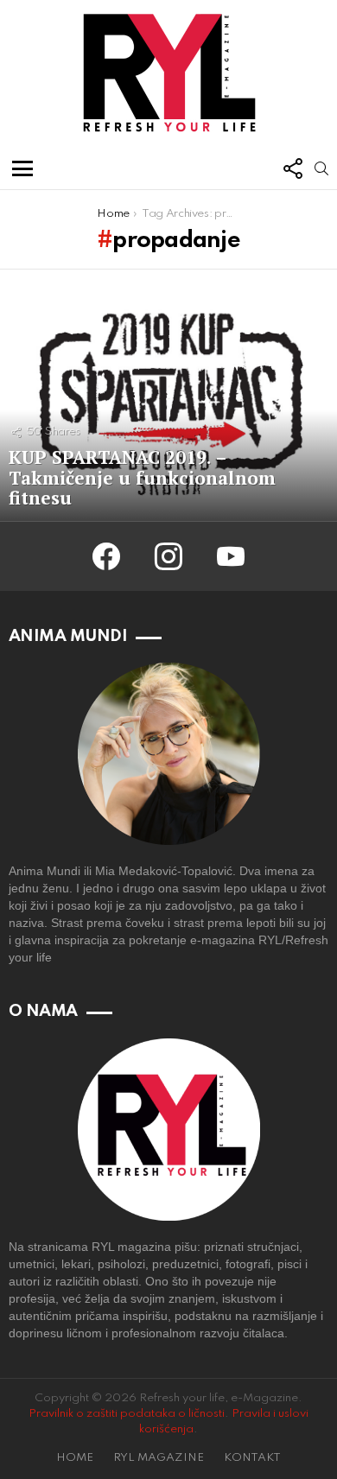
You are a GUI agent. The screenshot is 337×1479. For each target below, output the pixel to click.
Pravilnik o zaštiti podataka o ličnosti (127, 1413)
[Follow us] (292, 168)
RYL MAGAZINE (158, 1457)
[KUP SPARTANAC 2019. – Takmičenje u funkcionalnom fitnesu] (168, 396)
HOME (74, 1457)
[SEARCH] (321, 168)
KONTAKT (252, 1457)
